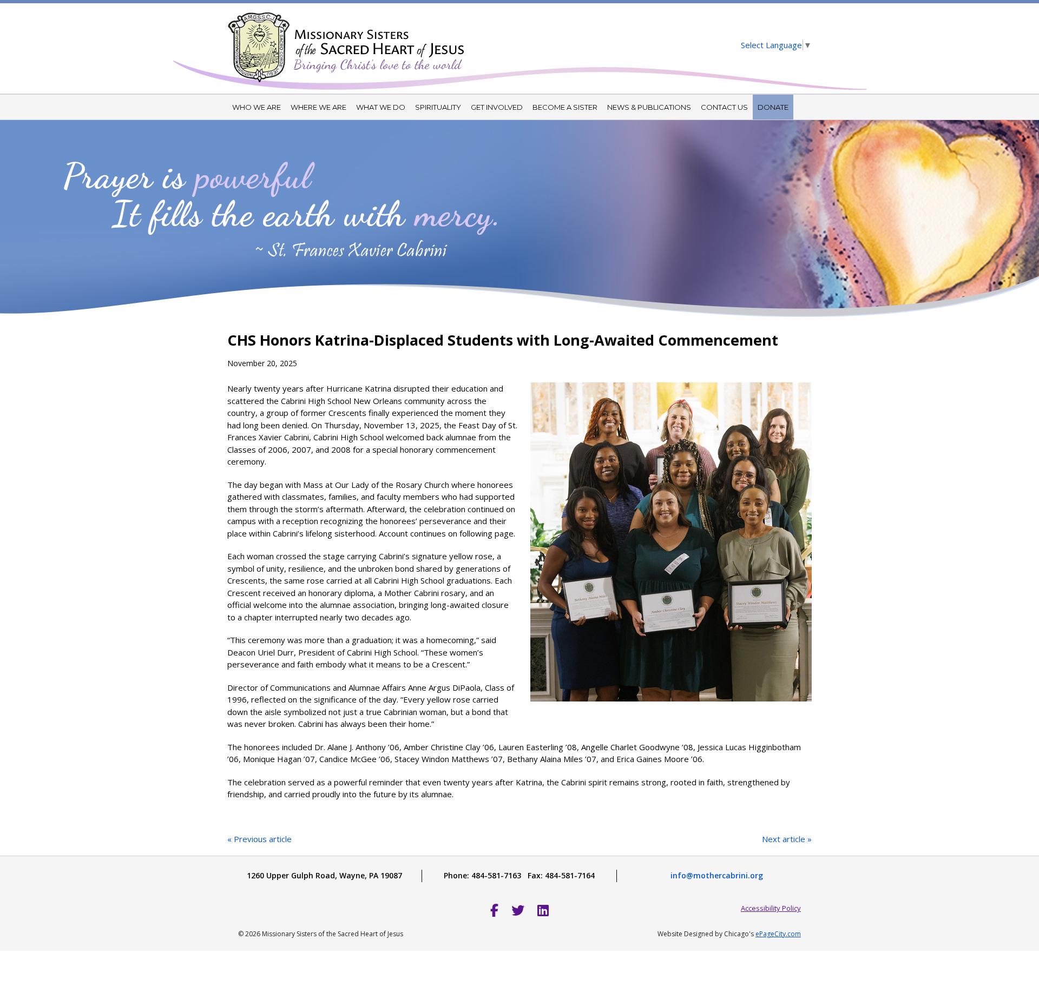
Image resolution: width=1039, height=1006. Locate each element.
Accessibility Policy (771, 908)
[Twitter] (517, 910)
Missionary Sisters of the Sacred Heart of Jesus (346, 40)
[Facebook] (494, 910)
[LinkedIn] (543, 910)
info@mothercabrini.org (716, 875)
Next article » (787, 838)
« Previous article (259, 838)
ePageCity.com (778, 933)
